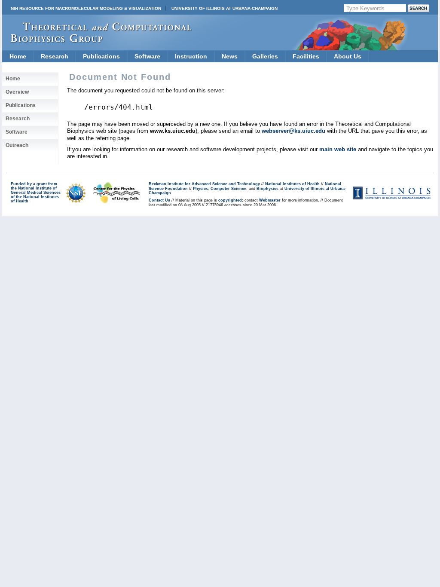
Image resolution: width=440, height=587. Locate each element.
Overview (17, 92)
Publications (101, 56)
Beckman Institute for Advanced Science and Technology (204, 184)
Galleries (265, 56)
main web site (337, 149)
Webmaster (270, 200)
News (230, 56)
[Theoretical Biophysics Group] (97, 40)
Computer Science (228, 188)
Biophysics (267, 188)
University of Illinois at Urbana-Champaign (224, 8)
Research (54, 56)
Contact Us (159, 200)
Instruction (191, 56)
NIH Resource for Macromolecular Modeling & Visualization (86, 8)
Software (147, 56)
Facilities (306, 56)
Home (17, 56)
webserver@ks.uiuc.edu (293, 131)
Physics (200, 188)
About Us (347, 56)
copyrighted (230, 200)
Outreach (17, 145)
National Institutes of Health (292, 184)
